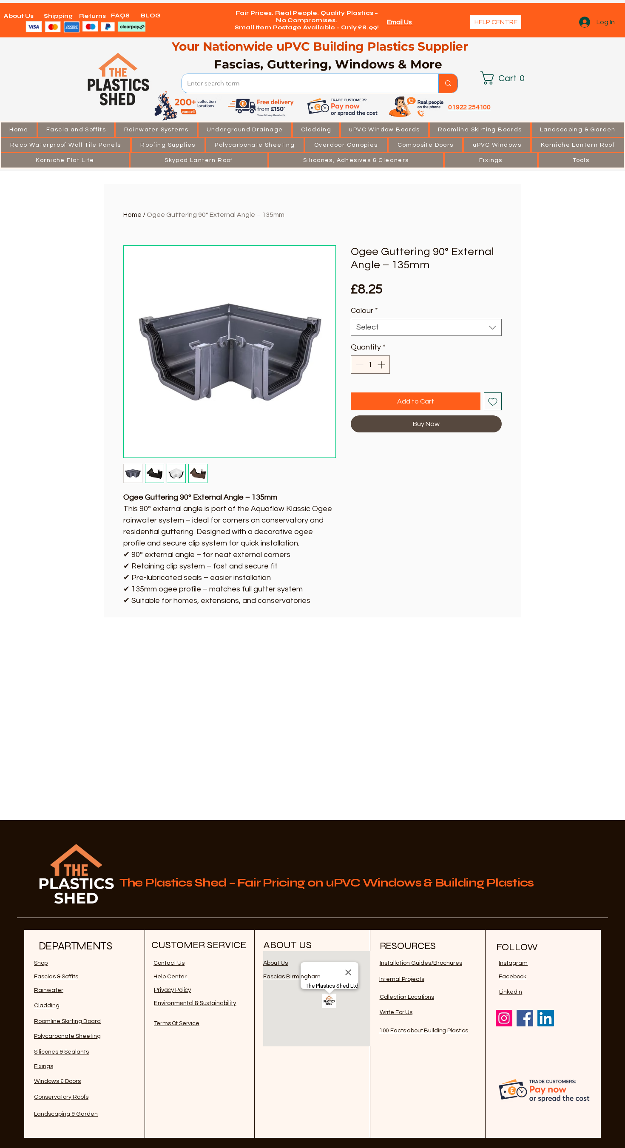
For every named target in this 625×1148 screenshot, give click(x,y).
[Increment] (382, 364)
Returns (92, 16)
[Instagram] (504, 1018)
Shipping (58, 16)
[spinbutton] (370, 364)
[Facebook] (525, 1018)
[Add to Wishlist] (493, 401)
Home (132, 214)
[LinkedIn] (545, 1018)
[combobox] (426, 327)
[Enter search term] (447, 83)
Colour (364, 311)
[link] (505, 78)
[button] (76, 129)
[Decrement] (358, 364)
